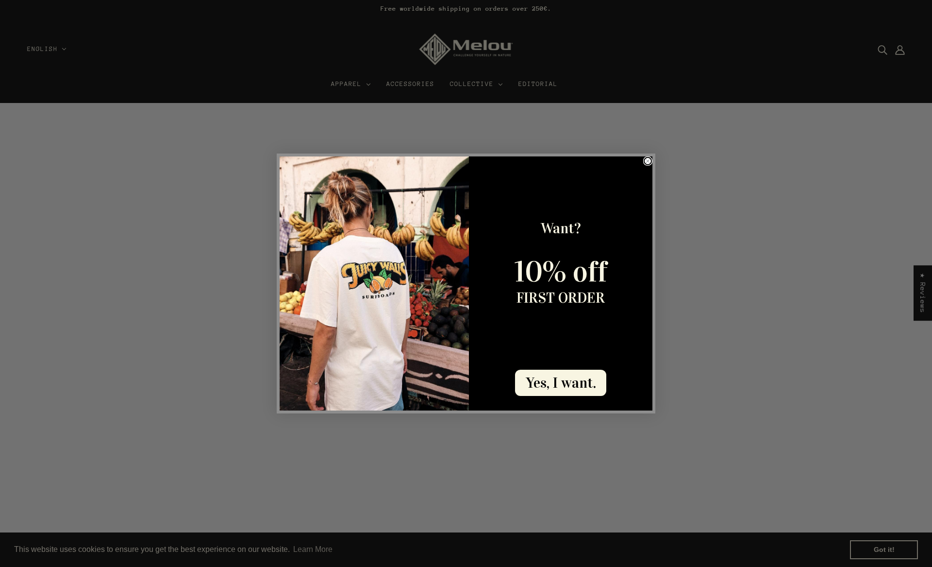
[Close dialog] (647, 161)
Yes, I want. (561, 383)
